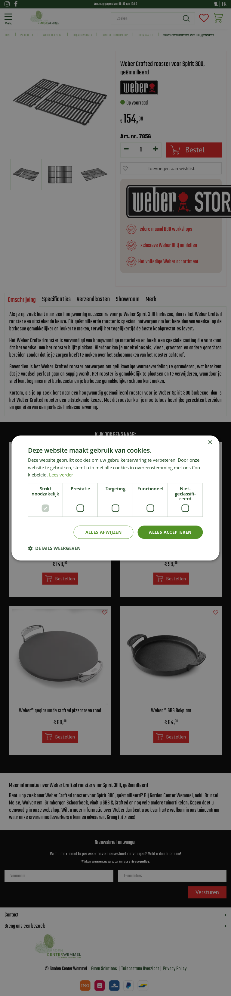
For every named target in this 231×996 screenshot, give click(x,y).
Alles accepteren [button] (170, 532)
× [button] (210, 442)
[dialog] (115, 498)
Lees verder (61, 475)
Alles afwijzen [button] (103, 532)
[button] (54, 548)
